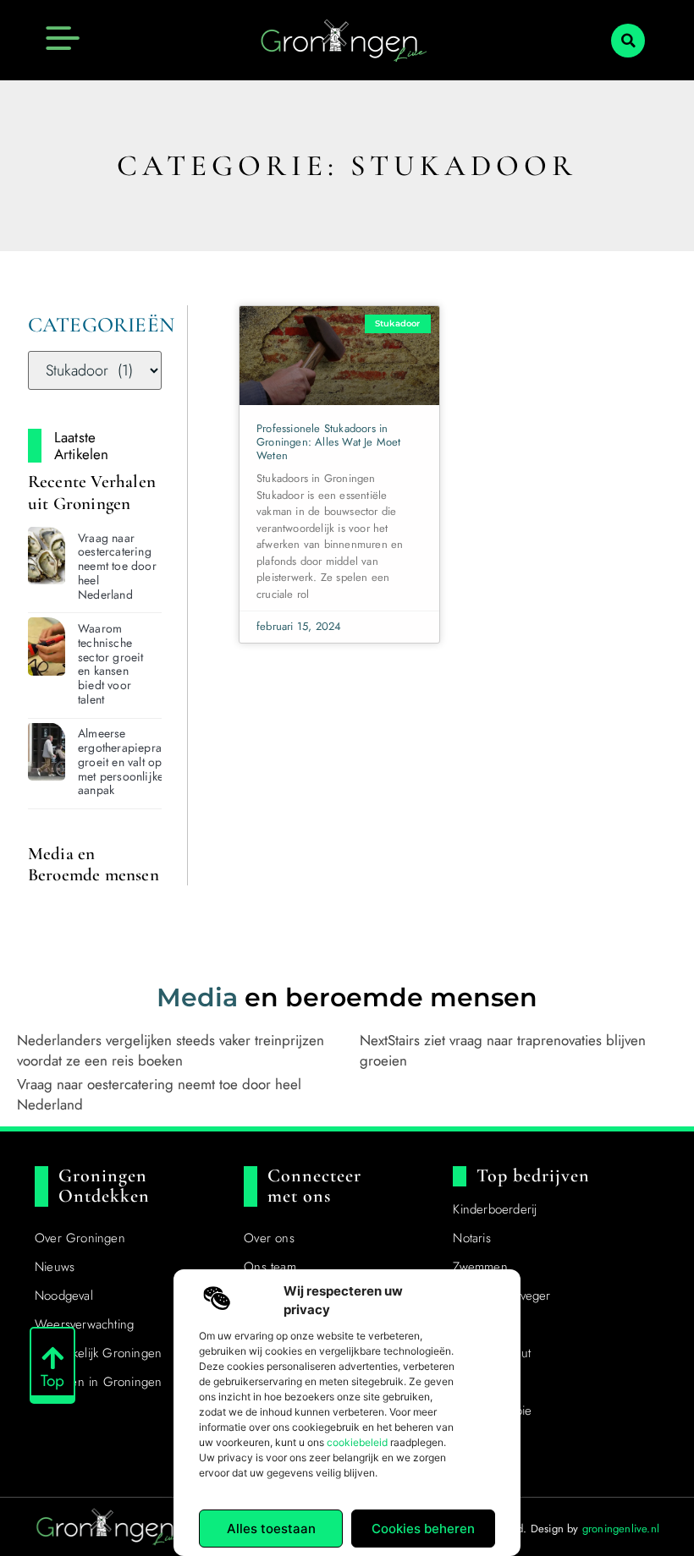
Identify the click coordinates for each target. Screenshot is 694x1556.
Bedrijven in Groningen (98, 1381)
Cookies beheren (423, 1528)
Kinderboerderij (495, 1209)
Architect (476, 1381)
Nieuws (54, 1266)
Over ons (269, 1238)
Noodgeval (64, 1295)
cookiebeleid (357, 1442)
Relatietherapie (492, 1410)
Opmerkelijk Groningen (98, 1353)
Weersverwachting (84, 1324)
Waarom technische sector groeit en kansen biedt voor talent (111, 664)
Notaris (471, 1238)
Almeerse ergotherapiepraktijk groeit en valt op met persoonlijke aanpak (130, 761)
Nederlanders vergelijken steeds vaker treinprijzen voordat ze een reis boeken (170, 1050)
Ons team (270, 1266)
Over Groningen (80, 1238)
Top (53, 1380)
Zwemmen (480, 1266)
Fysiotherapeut (492, 1353)
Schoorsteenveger (501, 1295)
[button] (628, 41)
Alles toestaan (271, 1528)
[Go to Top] (52, 1358)
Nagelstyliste (486, 1324)
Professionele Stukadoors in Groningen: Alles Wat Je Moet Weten (328, 441)
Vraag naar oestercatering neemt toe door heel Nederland (117, 566)
